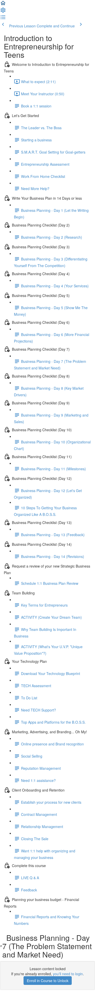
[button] (3, 4)
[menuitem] (3, 11)
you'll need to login (68, 973)
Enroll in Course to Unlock (47, 980)
